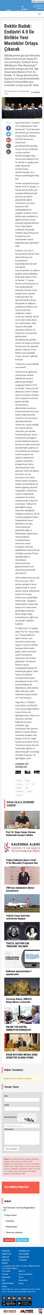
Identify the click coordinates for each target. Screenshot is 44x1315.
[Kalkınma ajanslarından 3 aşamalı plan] (22, 959)
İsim (6, 1096)
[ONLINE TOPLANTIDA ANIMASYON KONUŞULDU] (22, 1014)
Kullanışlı (10, 1221)
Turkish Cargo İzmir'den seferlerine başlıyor (18, 917)
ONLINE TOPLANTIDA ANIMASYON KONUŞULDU (18, 1028)
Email (6, 1105)
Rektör (19, 780)
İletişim (4, 1286)
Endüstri (19, 784)
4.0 (27, 784)
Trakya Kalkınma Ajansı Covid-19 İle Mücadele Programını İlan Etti (22, 863)
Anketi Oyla (9, 1240)
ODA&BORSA (24, 1257)
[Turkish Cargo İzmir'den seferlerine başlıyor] (22, 903)
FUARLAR (23, 1260)
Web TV (22, 1271)
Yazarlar (5, 1274)
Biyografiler (6, 1277)
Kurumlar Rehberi (25, 1274)
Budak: (27, 780)
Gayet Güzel (11, 1215)
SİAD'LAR (5, 1260)
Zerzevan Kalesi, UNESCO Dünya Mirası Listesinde (19, 1000)
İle (33, 784)
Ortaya (29, 791)
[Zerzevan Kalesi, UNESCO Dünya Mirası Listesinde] (22, 987)
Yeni (26, 788)
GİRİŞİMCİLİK (24, 1251)
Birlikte (19, 788)
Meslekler (20, 791)
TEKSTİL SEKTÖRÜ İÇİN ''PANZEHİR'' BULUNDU (17, 945)
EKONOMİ (36, 92)
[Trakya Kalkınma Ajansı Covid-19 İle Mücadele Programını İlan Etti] (22, 848)
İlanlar (21, 1277)
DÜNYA (5, 1263)
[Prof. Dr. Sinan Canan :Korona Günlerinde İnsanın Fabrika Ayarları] (22, 820)
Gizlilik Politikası (8, 1283)
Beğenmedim (11, 1226)
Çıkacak (19, 795)
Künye (21, 1283)
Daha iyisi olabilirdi (14, 1232)
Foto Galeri (6, 1271)
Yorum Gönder (11, 1149)
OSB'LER (5, 1257)
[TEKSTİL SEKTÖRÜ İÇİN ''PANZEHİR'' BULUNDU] (22, 931)
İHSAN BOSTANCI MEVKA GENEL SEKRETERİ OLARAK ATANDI (22, 1056)
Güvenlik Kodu (10, 1117)
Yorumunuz (9, 1129)
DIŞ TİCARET (24, 1254)
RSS (3, 1280)
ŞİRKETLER (6, 1254)
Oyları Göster (22, 1240)
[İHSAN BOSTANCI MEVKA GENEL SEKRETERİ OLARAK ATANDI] (22, 1042)
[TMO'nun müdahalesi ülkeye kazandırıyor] (22, 875)
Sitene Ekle (23, 1280)
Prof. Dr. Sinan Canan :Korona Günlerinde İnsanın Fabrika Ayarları (20, 835)
